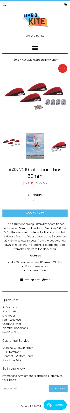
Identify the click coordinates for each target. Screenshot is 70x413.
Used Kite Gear (11, 324)
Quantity (35, 195)
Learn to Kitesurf (12, 320)
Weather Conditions (15, 328)
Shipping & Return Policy (17, 348)
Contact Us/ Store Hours (17, 356)
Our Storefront (11, 352)
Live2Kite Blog (10, 332)
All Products (9, 307)
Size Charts (9, 311)
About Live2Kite (11, 360)
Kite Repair (9, 316)
